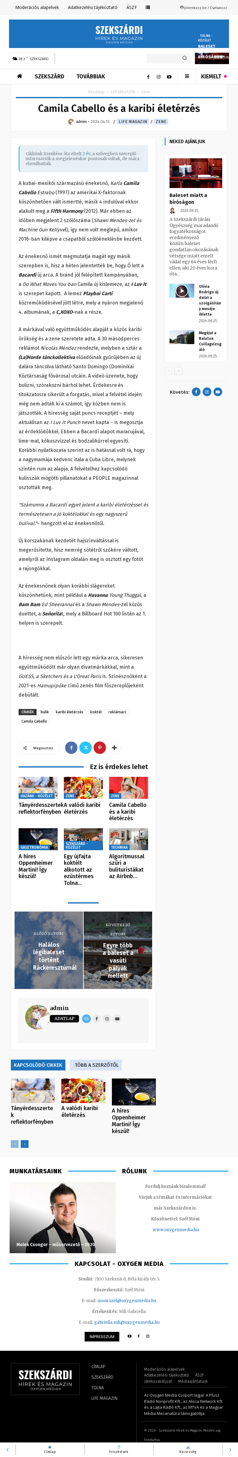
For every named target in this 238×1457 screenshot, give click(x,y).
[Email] (86, 1018)
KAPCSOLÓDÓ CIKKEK (38, 1065)
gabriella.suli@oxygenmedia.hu (127, 1322)
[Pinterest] (100, 748)
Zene (161, 121)
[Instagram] (159, 76)
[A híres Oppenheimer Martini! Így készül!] (38, 839)
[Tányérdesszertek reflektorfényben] (38, 788)
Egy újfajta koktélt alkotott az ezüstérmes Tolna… (79, 869)
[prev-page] (15, 1144)
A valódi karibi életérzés (82, 808)
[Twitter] (85, 748)
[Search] (184, 58)
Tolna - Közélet (205, 38)
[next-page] (25, 1144)
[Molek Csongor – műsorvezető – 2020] (63, 1217)
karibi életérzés (69, 712)
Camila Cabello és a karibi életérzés (128, 812)
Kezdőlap (96, 91)
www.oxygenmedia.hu (176, 1229)
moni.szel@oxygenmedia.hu (126, 1300)
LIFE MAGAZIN (123, 91)
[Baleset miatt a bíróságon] (196, 173)
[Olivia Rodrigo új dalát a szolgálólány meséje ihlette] (182, 291)
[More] (114, 748)
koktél (96, 712)
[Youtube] (169, 76)
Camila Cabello (34, 721)
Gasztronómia (34, 847)
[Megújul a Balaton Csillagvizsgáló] (182, 337)
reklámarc (117, 712)
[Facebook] (148, 76)
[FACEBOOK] (138, 1336)
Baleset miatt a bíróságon (210, 51)
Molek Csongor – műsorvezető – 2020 (55, 1244)
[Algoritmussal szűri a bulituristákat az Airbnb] (128, 839)
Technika (119, 847)
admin (59, 1008)
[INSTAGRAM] (148, 1336)
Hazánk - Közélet (36, 796)
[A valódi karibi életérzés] (83, 788)
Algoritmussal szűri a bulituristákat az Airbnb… (126, 866)
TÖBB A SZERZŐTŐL (97, 1065)
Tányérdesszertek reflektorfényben (41, 808)
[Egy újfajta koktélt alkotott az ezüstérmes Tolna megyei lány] (83, 839)
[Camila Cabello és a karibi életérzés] (128, 788)
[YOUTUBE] (129, 1336)
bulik (45, 712)
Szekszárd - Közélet (77, 846)
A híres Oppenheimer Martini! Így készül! (36, 866)
